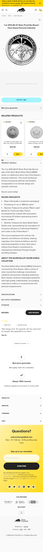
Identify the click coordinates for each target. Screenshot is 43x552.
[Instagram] (19, 487)
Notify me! (21, 100)
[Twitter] (14, 487)
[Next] (39, 49)
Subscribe (21, 466)
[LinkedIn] (24, 487)
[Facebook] (9, 487)
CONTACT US (17, 5)
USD (25, 529)
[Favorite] (40, 20)
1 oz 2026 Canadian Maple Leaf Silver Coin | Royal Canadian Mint (12, 142)
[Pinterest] (33, 487)
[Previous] (3, 49)
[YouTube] (29, 487)
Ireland (26, 527)
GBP (29, 529)
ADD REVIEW (33, 313)
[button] (21, 108)
